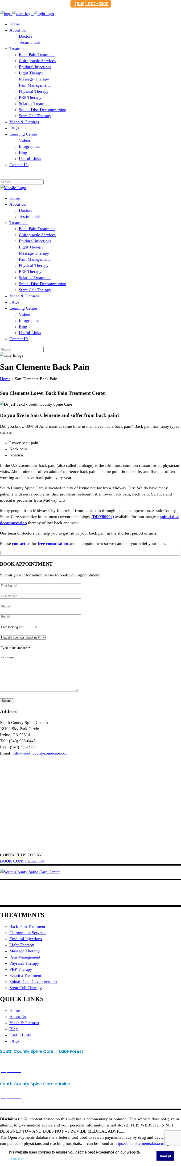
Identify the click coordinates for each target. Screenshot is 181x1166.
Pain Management (24, 957)
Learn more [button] (17, 1159)
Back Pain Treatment (27, 926)
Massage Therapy (24, 951)
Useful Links (20, 1035)
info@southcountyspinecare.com (40, 753)
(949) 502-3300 (91, 4)
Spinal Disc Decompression (33, 981)
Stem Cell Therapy (25, 987)
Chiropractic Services (27, 932)
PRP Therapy (20, 969)
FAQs (14, 1041)
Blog (13, 1028)
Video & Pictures (24, 1022)
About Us (17, 1016)
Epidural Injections (25, 938)
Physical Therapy (24, 963)
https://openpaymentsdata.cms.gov (144, 1143)
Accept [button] (165, 1156)
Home (5, 378)
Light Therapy (21, 944)
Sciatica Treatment (25, 975)
